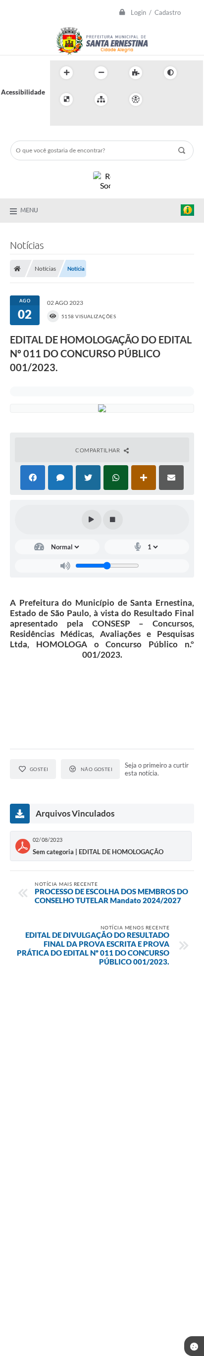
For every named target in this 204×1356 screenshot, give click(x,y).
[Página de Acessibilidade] (135, 99)
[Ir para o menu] (186, 99)
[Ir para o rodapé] (82, 120)
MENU (29, 209)
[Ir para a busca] (60, 120)
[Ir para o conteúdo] (164, 99)
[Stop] (113, 520)
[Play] (92, 520)
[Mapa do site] (101, 99)
